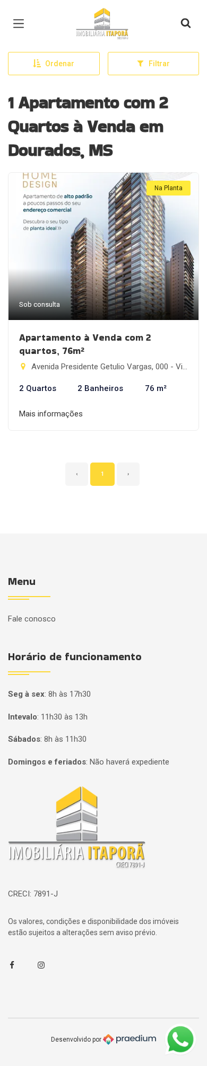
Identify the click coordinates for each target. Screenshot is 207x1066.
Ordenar (59, 63)
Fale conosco (32, 619)
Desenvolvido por (77, 1039)
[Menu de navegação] (21, 24)
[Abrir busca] (185, 23)
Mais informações (51, 414)
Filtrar (159, 63)
